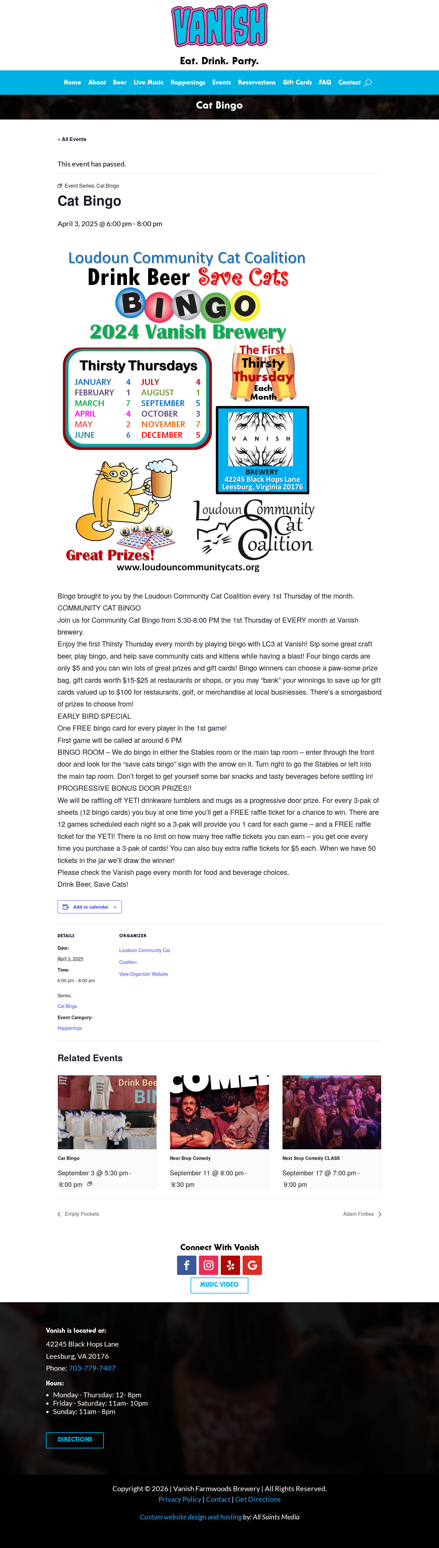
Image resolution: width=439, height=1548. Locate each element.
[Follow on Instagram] (208, 1265)
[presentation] (107, 1112)
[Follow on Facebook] (186, 1265)
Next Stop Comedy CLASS (311, 1158)
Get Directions (258, 1499)
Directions (75, 1440)
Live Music (149, 83)
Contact (349, 83)
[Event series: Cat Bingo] (89, 1184)
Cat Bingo (67, 1006)
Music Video (219, 1285)
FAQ (325, 83)
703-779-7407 (92, 1368)
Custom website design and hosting (191, 1516)
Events (221, 83)
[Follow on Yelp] (230, 1265)
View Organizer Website (143, 974)
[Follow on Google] (252, 1265)
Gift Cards (297, 83)
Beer (120, 83)
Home (72, 83)
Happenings (188, 83)
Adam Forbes (359, 1213)
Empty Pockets (81, 1213)
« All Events (72, 139)
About (97, 83)
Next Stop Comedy (190, 1158)
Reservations (257, 83)
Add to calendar (90, 906)
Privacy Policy (179, 1499)
